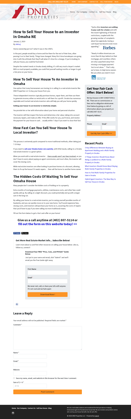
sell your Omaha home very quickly (38, 149)
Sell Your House (105, 12)
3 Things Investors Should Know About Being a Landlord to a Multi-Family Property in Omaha (99, 160)
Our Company (82, 12)
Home (72, 12)
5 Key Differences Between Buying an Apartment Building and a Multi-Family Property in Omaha (99, 150)
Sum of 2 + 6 (18, 382)
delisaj (18, 44)
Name (16, 352)
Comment (17, 324)
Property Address (94, 115)
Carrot (97, 416)
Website (16, 369)
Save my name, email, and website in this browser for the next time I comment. (46, 378)
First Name (32, 269)
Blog (114, 12)
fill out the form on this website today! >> (47, 224)
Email (30, 277)
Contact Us (93, 12)
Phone (89, 124)
